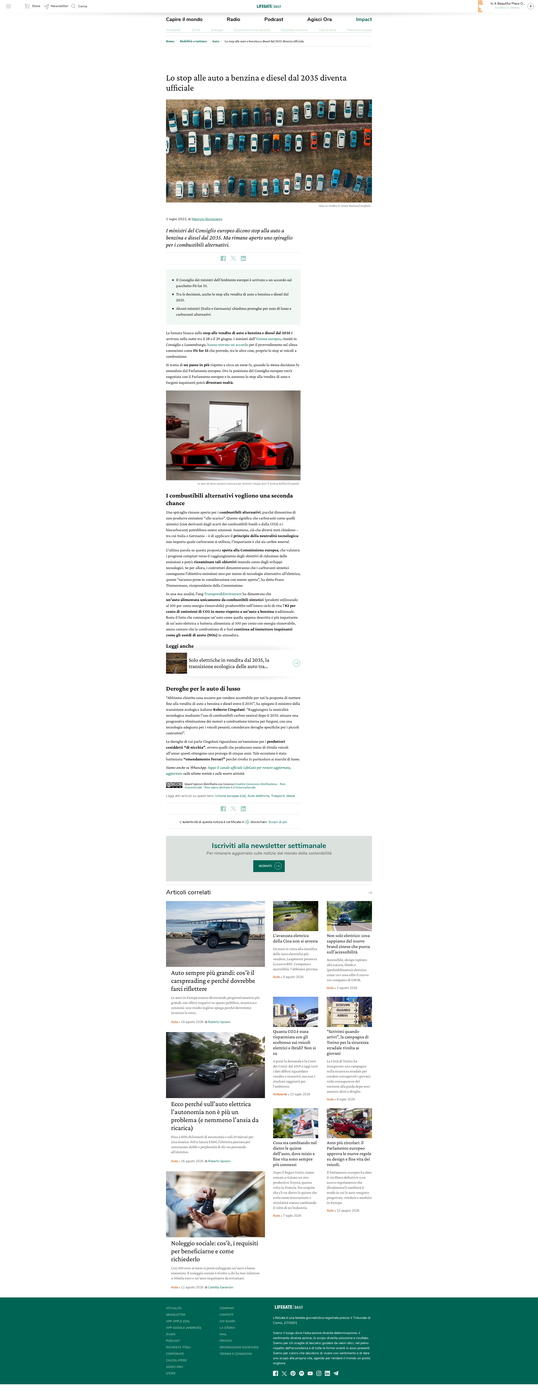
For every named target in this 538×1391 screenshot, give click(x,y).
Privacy (226, 1341)
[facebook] (275, 1373)
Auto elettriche (258, 796)
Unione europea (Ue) (230, 796)
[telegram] (336, 1373)
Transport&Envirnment (223, 594)
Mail (223, 1334)
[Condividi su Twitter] (233, 258)
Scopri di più (277, 822)
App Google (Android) (183, 1328)
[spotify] (301, 1373)
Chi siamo (227, 1321)
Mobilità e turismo (294, 30)
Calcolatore (176, 1360)
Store (36, 6)
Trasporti (278, 796)
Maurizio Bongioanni (207, 219)
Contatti (226, 1315)
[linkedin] (327, 1373)
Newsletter (59, 6)
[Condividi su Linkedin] (243, 258)
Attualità (174, 1308)
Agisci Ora (319, 19)
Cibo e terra (327, 30)
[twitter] (284, 1373)
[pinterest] (292, 1373)
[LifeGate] (269, 6)
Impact (364, 19)
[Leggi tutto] (369, 892)
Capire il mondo (184, 19)
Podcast (273, 19)
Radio (233, 19)
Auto (174, 1022)
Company (227, 1308)
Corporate (175, 1354)
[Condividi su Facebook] (223, 258)
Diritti (196, 30)
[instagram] (318, 1373)
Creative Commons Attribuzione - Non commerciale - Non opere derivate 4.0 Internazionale (235, 785)
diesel (290, 796)
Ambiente (173, 30)
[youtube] (310, 1373)
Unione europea (268, 338)
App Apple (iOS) (178, 1321)
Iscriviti (265, 866)
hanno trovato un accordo (227, 344)
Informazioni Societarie (239, 1347)
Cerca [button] (82, 6)
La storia (227, 1328)
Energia (217, 30)
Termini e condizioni (236, 1354)
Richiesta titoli (178, 1347)
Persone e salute (360, 30)
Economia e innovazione (252, 30)
